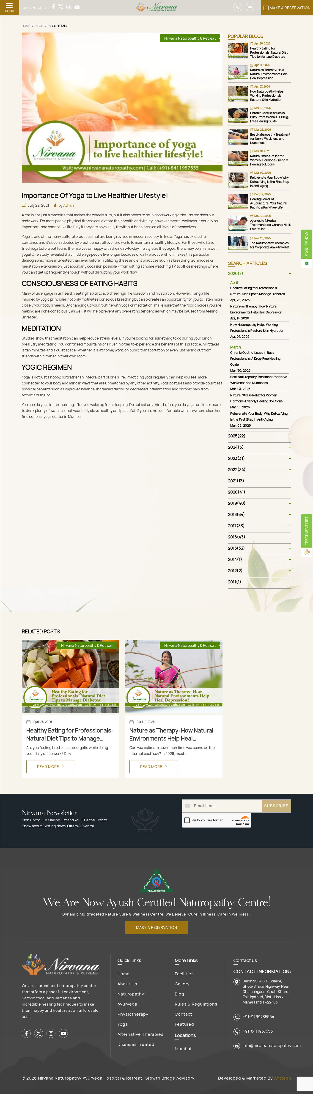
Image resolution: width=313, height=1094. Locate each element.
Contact (183, 1014)
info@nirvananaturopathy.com (272, 1045)
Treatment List (306, 530)
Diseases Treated (136, 1044)
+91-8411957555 (258, 1031)
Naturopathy (131, 994)
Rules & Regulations (196, 1004)
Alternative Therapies (140, 1034)
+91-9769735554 (258, 1016)
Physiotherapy (133, 1014)
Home (124, 973)
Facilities (184, 973)
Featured (184, 1024)
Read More (48, 766)
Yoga (123, 1024)
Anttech (282, 1078)
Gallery (182, 984)
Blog (179, 994)
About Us (127, 984)
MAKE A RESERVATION (290, 7)
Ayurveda (127, 1004)
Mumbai (183, 1048)
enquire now (306, 244)
